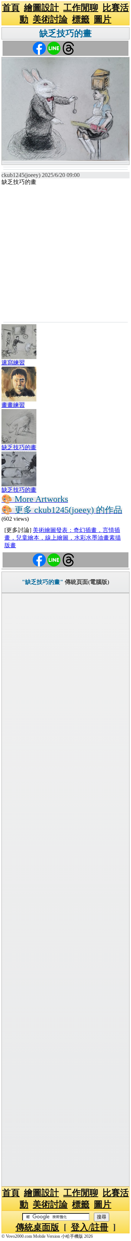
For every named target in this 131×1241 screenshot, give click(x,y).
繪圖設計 (41, 7)
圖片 (102, 19)
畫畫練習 (13, 405)
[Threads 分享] (68, 48)
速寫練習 (13, 362)
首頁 (11, 7)
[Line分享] (53, 48)
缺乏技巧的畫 (65, 33)
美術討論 (50, 19)
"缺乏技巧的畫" (42, 582)
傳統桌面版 (37, 1227)
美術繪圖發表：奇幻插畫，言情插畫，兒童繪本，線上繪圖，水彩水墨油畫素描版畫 (62, 537)
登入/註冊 (89, 1227)
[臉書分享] (39, 48)
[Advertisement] (65, 253)
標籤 (81, 19)
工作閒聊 (80, 7)
